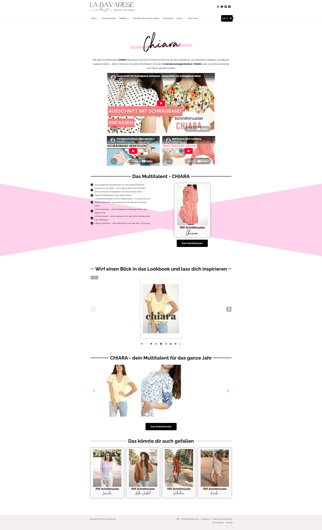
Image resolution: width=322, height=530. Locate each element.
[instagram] (218, 6)
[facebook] (229, 6)
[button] (97, 18)
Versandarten (218, 522)
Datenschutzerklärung (222, 519)
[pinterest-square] (226, 6)
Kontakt (229, 522)
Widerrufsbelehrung (190, 519)
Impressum (206, 519)
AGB (177, 519)
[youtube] (222, 6)
